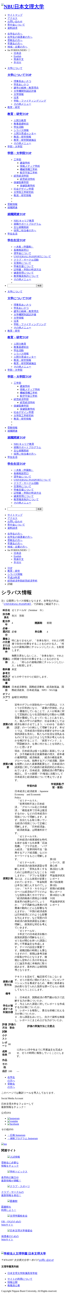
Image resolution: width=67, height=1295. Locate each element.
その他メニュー (22, 104)
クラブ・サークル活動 (26, 259)
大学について (14, 68)
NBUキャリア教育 (24, 220)
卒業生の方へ (14, 43)
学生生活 (12, 233)
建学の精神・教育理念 (26, 87)
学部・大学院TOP (19, 153)
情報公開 (12, 1282)
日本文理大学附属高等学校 (22, 1273)
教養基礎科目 (21, 123)
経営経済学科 (27, 179)
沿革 (16, 97)
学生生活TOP (16, 240)
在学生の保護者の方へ (19, 37)
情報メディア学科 (30, 166)
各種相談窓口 (21, 250)
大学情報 (19, 94)
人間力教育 (20, 120)
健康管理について (24, 272)
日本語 (17, 53)
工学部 (17, 159)
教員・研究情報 (22, 136)
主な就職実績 (21, 227)
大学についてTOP (19, 74)
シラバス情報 (21, 130)
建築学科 (25, 162)
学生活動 (19, 127)
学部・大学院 (14, 146)
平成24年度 (13, 577)
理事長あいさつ (22, 81)
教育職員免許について (26, 276)
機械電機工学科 (28, 169)
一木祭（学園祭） (24, 246)
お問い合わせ (14, 21)
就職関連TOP (16, 214)
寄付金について (16, 24)
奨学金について (22, 253)
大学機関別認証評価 (25, 91)
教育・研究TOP (18, 114)
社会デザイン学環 (24, 189)
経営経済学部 (21, 176)
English (17, 56)
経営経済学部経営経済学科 (22, 580)
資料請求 (12, 28)
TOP (9, 568)
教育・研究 (13, 107)
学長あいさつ (21, 84)
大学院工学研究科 (24, 192)
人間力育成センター (25, 133)
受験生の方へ (14, 40)
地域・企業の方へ (17, 46)
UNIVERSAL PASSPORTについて (32, 256)
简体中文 (19, 59)
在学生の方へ (14, 33)
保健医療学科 (27, 185)
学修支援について (24, 266)
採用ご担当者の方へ (25, 230)
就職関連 (12, 207)
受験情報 (12, 204)
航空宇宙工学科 (28, 172)
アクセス (12, 18)
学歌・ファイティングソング (30, 100)
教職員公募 (13, 1285)
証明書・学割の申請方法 (27, 269)
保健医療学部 (21, 182)
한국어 (17, 62)
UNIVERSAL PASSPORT (17, 604)
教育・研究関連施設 (25, 140)
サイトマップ (14, 15)
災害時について (22, 263)
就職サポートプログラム (27, 224)
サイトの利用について (19, 1279)
